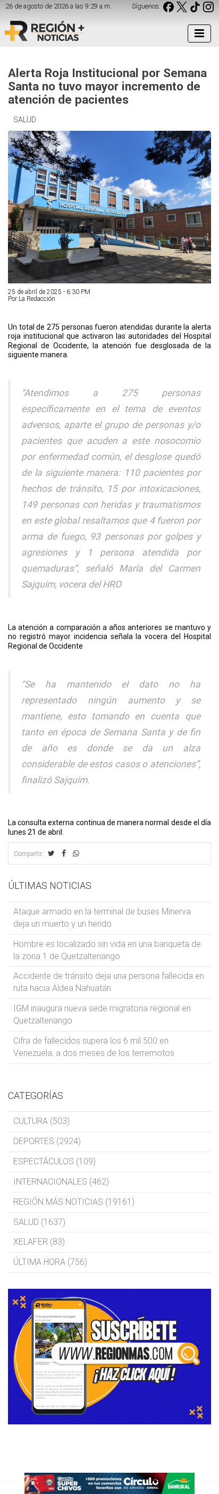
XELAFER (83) (39, 1242)
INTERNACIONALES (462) (61, 1182)
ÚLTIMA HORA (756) (50, 1262)
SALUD (24, 119)
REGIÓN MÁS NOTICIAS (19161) (73, 1202)
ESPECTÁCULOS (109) (54, 1161)
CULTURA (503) (41, 1121)
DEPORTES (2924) (47, 1141)
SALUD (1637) (39, 1222)
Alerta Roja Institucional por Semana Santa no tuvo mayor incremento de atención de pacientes (107, 86)
